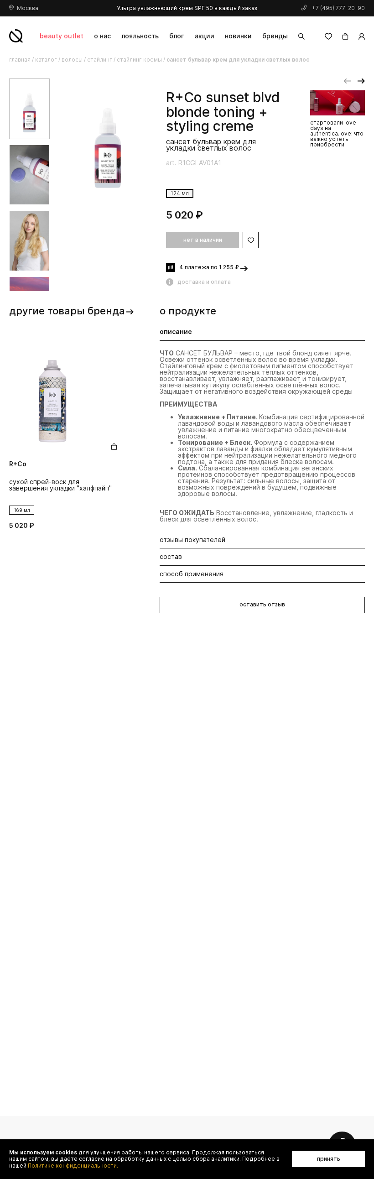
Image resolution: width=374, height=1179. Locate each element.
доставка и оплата (204, 281)
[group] (108, 149)
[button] (347, 81)
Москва (27, 8)
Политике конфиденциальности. (73, 1166)
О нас (102, 36)
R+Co (184, 97)
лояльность (140, 36)
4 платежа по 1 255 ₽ (209, 267)
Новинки (238, 36)
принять (328, 1158)
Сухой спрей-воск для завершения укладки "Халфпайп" (60, 485)
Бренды (275, 36)
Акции (204, 36)
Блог (176, 36)
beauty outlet (61, 36)
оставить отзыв (262, 604)
